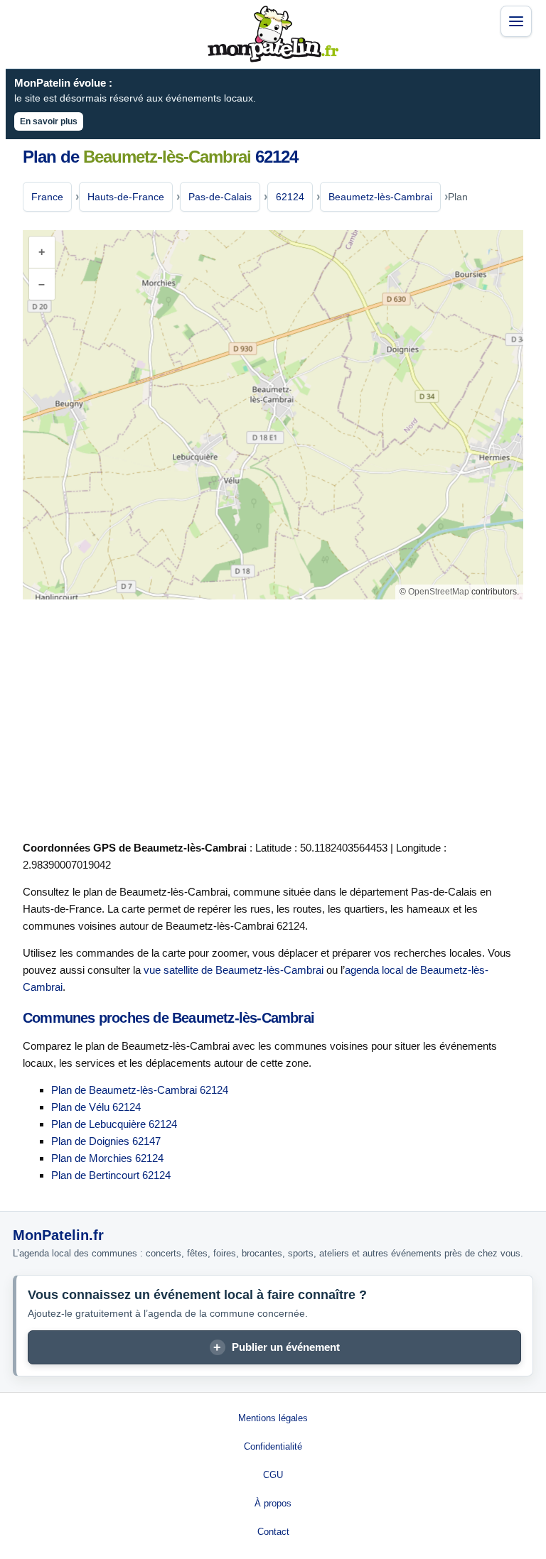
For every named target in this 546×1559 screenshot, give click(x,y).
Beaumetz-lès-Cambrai (380, 196)
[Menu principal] (516, 21)
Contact (273, 1531)
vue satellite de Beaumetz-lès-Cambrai (233, 970)
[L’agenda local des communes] (273, 34)
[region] (273, 414)
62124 (290, 196)
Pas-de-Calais (220, 196)
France (47, 196)
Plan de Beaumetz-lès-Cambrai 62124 (139, 1090)
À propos (273, 1503)
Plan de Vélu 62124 (96, 1107)
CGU (273, 1475)
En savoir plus (48, 121)
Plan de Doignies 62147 (106, 1141)
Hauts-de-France (125, 196)
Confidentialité (273, 1446)
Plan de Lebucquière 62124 (114, 1124)
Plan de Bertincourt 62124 (111, 1175)
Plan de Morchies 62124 (107, 1158)
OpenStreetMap (438, 592)
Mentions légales (273, 1418)
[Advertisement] (273, 717)
